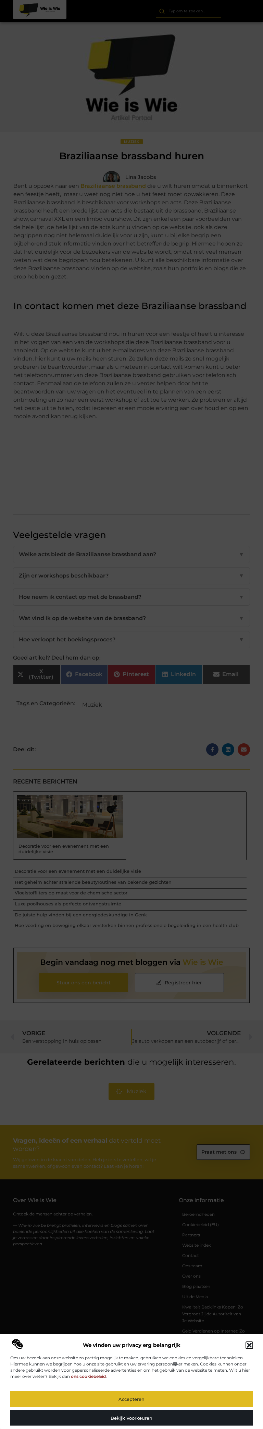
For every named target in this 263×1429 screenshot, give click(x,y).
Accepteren (131, 1399)
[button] (249, 1345)
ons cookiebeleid (88, 1376)
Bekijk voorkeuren (131, 1418)
